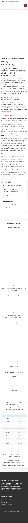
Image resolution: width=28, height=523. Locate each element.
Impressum (21, 511)
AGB (18, 513)
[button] (25, 1)
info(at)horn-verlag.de (15, 1)
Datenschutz (12, 513)
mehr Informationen (8, 115)
